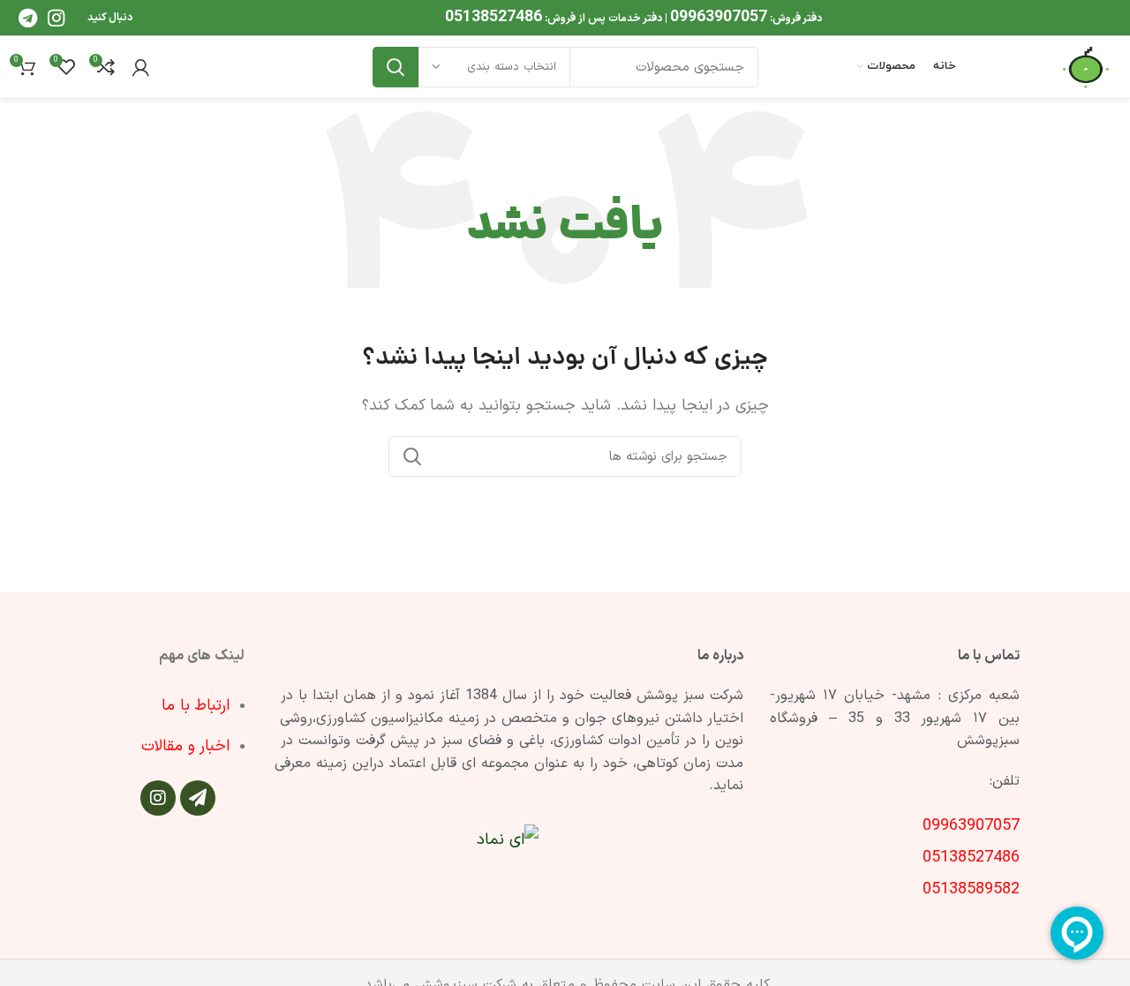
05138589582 (971, 889)
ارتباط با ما (196, 706)
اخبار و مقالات (185, 746)
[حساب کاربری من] (141, 67)
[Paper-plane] (197, 798)
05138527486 (493, 17)
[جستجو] (395, 67)
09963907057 (718, 17)
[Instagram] (158, 798)
